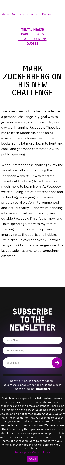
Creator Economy (32, 39)
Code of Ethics (41, 452)
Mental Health (32, 30)
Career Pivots (32, 34)
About (5, 14)
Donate (47, 14)
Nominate (33, 14)
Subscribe (18, 14)
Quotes (32, 44)
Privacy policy (23, 452)
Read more (43, 388)
